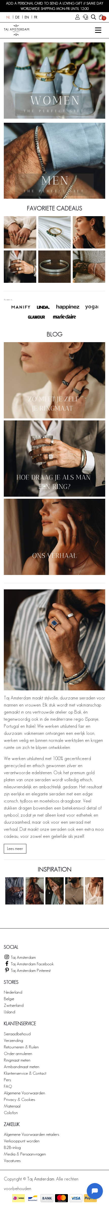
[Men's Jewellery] (54, 161)
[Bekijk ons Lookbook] (54, 890)
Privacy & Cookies (19, 1099)
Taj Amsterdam (23, 957)
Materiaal (12, 1105)
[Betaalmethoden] (18, 1198)
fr (35, 17)
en (27, 17)
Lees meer (15, 848)
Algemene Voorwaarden (24, 1092)
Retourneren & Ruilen (21, 1046)
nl (8, 17)
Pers (7, 1079)
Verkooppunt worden (22, 1140)
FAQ (8, 1086)
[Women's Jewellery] (54, 80)
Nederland (13, 992)
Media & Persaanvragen (25, 1153)
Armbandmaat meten (21, 1066)
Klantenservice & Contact (25, 1073)
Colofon (11, 1112)
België (9, 998)
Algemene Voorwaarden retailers (31, 1134)
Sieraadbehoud (17, 1033)
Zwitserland (14, 1005)
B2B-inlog (12, 1147)
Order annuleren (18, 1053)
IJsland (9, 1011)
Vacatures (12, 1160)
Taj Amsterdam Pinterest (30, 970)
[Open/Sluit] (98, 30)
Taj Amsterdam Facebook (32, 963)
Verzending (13, 1040)
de (17, 17)
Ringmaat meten (17, 1060)
